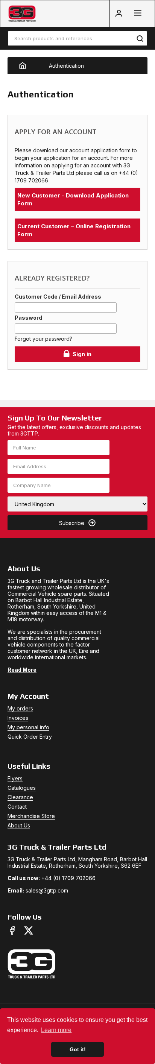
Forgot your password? (43, 338)
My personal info (28, 727)
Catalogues (22, 788)
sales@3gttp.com (47, 890)
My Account (28, 696)
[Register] (118, 13)
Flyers (15, 778)
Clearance (20, 797)
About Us (19, 825)
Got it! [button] (78, 1049)
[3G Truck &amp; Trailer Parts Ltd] (22, 14)
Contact (17, 806)
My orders (20, 708)
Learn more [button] (56, 1030)
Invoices (18, 718)
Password (28, 317)
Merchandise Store (31, 816)
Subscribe (71, 523)
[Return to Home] (28, 65)
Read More (22, 669)
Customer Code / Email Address (58, 296)
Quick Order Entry (30, 736)
